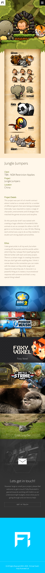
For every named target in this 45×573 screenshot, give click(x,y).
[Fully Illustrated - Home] (2, 3)
